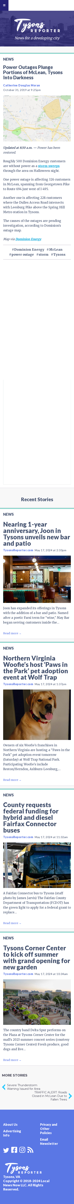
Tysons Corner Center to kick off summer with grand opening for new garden (36, 957)
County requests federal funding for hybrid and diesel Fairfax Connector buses (30, 817)
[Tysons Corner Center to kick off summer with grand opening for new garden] (37, 1002)
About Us (10, 1124)
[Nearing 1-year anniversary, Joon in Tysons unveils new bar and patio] (37, 579)
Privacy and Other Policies (48, 1129)
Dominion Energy (28, 239)
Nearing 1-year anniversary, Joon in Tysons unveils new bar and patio (36, 533)
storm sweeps (49, 166)
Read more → (12, 633)
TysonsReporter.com (18, 550)
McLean (56, 249)
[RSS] (30, 1149)
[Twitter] (6, 1150)
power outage (22, 254)
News (8, 59)
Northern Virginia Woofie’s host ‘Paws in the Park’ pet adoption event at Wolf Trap (35, 667)
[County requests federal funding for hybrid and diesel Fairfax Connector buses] (37, 865)
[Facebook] (14, 1149)
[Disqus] (37, 326)
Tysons (59, 254)
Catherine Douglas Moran (21, 85)
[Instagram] (22, 1149)
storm (44, 254)
